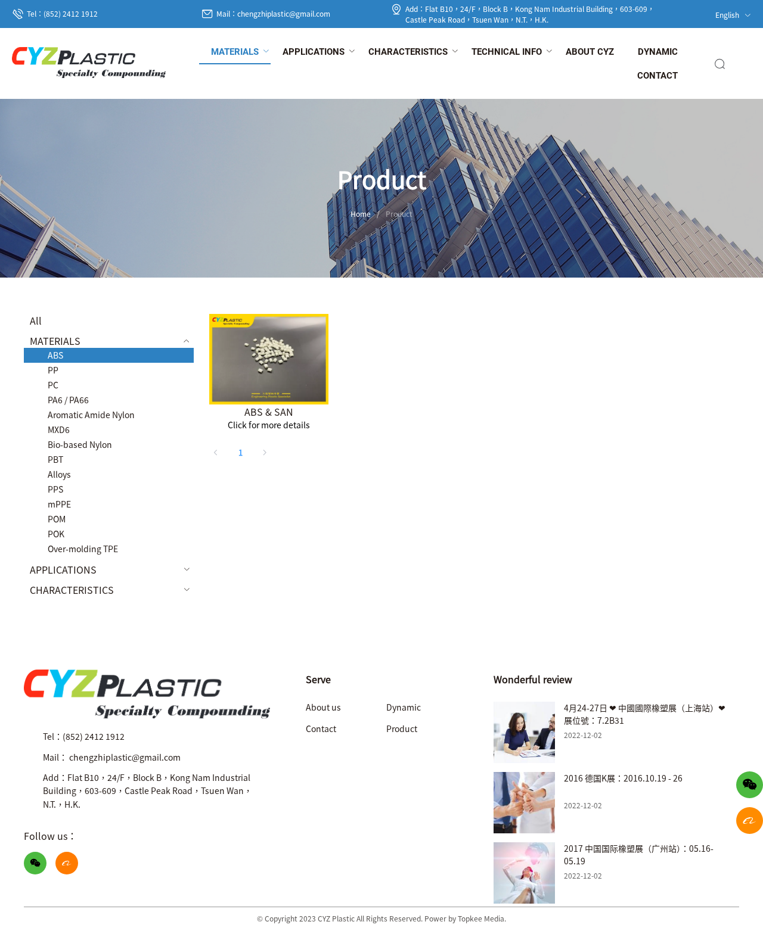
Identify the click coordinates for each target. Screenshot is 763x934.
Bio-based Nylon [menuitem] (80, 444)
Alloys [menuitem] (59, 474)
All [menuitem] (36, 320)
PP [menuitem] (53, 370)
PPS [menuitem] (55, 489)
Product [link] (399, 213)
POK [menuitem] (56, 534)
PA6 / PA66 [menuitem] (68, 400)
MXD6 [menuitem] (59, 429)
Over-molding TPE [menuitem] (83, 549)
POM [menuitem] (57, 519)
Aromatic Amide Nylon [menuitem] (91, 415)
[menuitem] (235, 52)
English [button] (728, 15)
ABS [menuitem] (55, 355)
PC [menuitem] (53, 385)
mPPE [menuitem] (59, 504)
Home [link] (361, 213)
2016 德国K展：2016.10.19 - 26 (623, 778)
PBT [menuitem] (55, 459)
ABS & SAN (268, 411)
